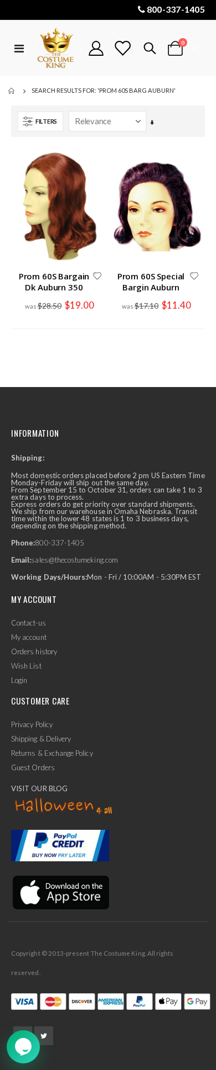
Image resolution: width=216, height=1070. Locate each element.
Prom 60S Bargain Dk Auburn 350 (54, 282)
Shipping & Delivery (41, 738)
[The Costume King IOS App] (60, 891)
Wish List (26, 665)
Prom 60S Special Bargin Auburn (151, 282)
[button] (96, 277)
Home (12, 91)
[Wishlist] (122, 48)
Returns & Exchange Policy (52, 753)
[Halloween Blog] (64, 806)
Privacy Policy (32, 724)
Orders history (34, 651)
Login (19, 680)
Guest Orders (33, 767)
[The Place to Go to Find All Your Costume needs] (56, 48)
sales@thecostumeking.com (74, 559)
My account (29, 637)
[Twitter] (43, 1035)
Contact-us (28, 622)
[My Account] (96, 48)
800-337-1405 (176, 9)
